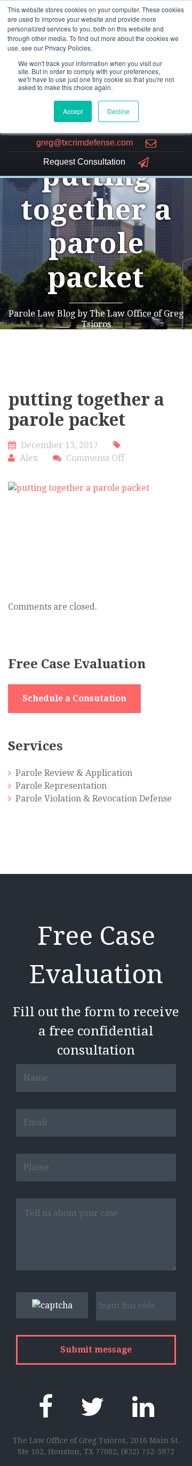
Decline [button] (118, 111)
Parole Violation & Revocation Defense (93, 798)
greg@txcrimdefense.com (85, 143)
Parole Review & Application (73, 773)
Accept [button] (73, 111)
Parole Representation (61, 786)
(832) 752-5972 (147, 1451)
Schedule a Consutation (74, 698)
